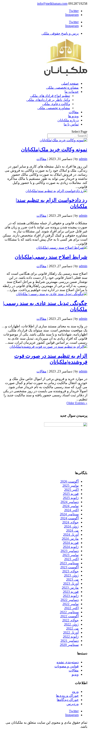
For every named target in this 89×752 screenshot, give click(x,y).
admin (83, 159)
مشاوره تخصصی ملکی (62, 87)
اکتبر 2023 (71, 559)
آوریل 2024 (71, 534)
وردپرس (73, 704)
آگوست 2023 (69, 567)
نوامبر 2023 (70, 555)
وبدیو (75, 674)
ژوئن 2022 (71, 624)
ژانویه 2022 (71, 636)
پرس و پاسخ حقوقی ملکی (60, 33)
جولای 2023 (70, 571)
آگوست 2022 (69, 616)
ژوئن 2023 (71, 575)
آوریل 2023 (71, 583)
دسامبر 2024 (69, 502)
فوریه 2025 (71, 494)
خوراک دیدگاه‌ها (68, 700)
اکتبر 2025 (71, 489)
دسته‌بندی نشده (68, 662)
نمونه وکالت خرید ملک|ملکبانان (54, 149)
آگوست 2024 (69, 518)
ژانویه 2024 (71, 547)
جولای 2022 (70, 620)
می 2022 (72, 628)
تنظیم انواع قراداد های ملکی (50, 96)
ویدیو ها (73, 116)
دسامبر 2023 (69, 551)
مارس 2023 (70, 587)
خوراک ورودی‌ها (67, 695)
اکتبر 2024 (71, 510)
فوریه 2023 (71, 591)
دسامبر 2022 (69, 600)
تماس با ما (71, 124)
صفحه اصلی (70, 83)
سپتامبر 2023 (69, 563)
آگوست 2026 (69, 481)
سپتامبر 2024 (69, 514)
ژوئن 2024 (71, 526)
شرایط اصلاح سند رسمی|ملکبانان (51, 257)
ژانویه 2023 (71, 596)
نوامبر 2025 (70, 485)
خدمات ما (72, 91)
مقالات (74, 112)
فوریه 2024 (71, 543)
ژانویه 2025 (71, 498)
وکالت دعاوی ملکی (56, 104)
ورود (75, 691)
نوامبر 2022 (70, 604)
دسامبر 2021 (69, 640)
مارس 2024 (70, 538)
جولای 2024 (70, 522)
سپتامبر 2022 (69, 612)
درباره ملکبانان (68, 120)
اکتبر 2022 (71, 608)
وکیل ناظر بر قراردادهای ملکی (48, 100)
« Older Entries (77, 403)
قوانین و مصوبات (66, 666)
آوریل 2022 (71, 632)
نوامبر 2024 (70, 506)
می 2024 (72, 530)
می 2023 (72, 579)
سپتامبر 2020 (69, 645)
